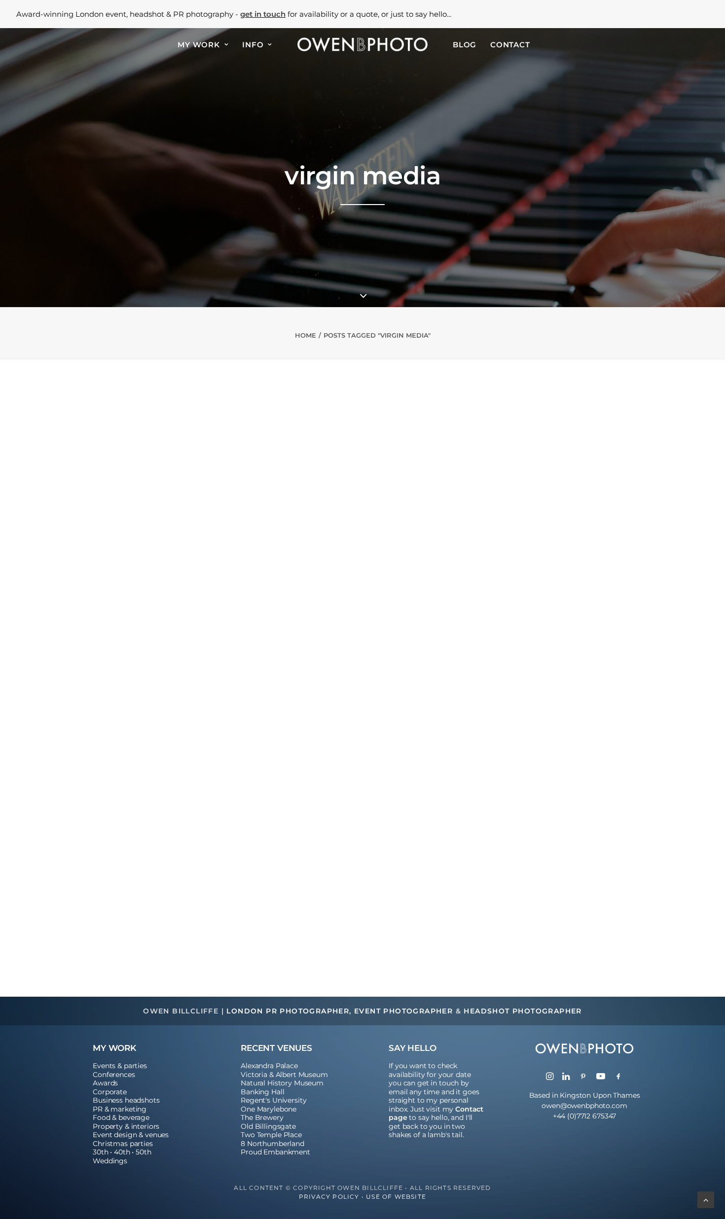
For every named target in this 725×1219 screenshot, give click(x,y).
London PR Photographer (287, 1011)
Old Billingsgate (268, 1126)
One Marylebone (268, 1109)
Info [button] (252, 44)
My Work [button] (198, 44)
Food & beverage (121, 1117)
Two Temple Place (271, 1134)
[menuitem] (203, 44)
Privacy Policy (329, 1196)
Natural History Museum (282, 1083)
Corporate (110, 1091)
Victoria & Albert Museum (284, 1074)
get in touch (263, 14)
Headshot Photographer (522, 1011)
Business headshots (126, 1100)
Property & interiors (126, 1126)
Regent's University (273, 1100)
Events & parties (120, 1065)
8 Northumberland (272, 1143)
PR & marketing (119, 1109)
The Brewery (262, 1117)
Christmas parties (123, 1143)
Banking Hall (262, 1091)
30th (100, 1152)
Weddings (110, 1160)
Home (305, 335)
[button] (362, 625)
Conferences (114, 1074)
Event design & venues (131, 1134)
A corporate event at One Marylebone (146, 880)
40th (122, 1152)
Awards (105, 1083)
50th (143, 1152)
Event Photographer (403, 1011)
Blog (464, 44)
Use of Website (396, 1196)
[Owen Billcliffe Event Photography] (362, 44)
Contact (510, 44)
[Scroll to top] (705, 1198)
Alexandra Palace (269, 1065)
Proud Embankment (275, 1152)
